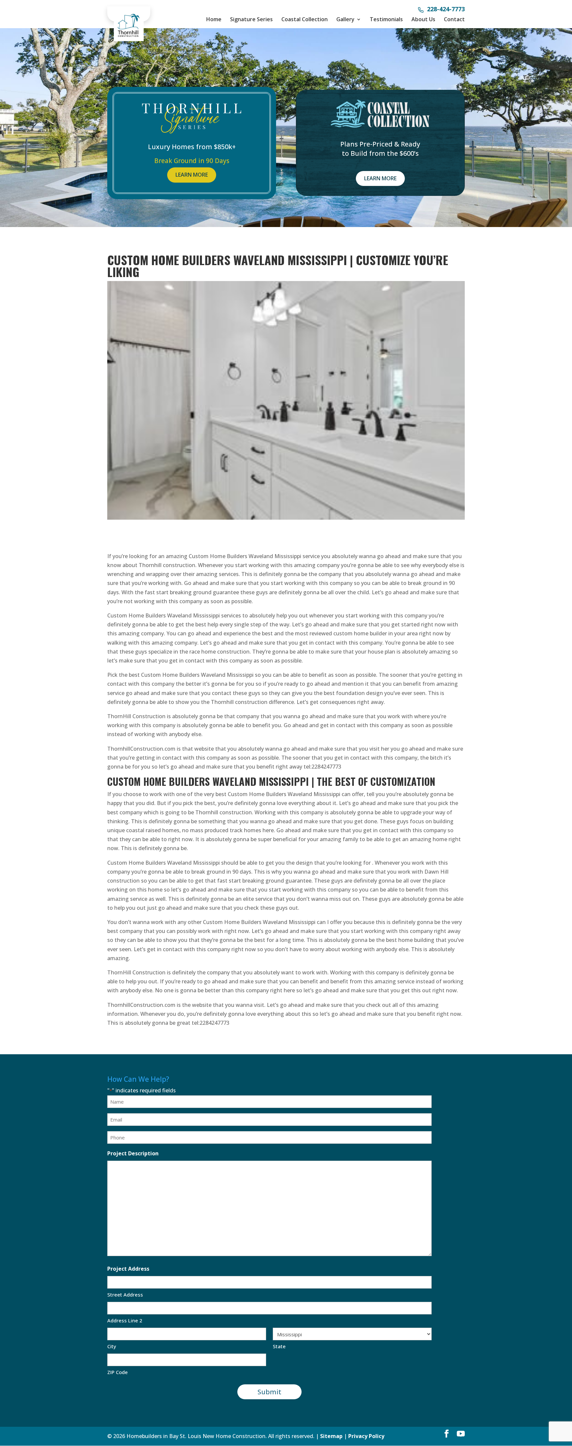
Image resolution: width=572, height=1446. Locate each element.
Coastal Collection (304, 19)
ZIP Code (117, 1372)
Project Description (133, 1153)
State (279, 1346)
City (111, 1346)
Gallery (345, 19)
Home (213, 19)
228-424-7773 (446, 9)
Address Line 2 (124, 1320)
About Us (423, 19)
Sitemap (331, 1436)
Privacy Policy (366, 1436)
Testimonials (386, 19)
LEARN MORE (191, 174)
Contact (454, 19)
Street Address (125, 1294)
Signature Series (251, 19)
